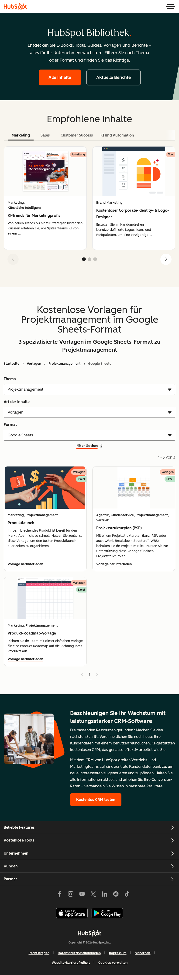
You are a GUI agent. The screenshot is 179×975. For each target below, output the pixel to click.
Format (10, 424)
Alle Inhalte (59, 77)
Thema (10, 379)
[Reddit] (115, 895)
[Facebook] (59, 895)
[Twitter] (93, 895)
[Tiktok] (127, 895)
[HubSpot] (15, 6)
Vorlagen (34, 364)
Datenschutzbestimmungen (79, 953)
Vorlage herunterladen (25, 564)
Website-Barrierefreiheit (71, 963)
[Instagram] (70, 895)
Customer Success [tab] (77, 135)
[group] (45, 198)
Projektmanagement (64, 364)
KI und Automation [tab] (117, 135)
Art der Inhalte (17, 402)
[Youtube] (81, 895)
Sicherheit (143, 953)
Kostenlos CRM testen (95, 799)
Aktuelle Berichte (113, 77)
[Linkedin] (104, 895)
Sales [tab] (45, 135)
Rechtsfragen (39, 953)
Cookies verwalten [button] (112, 963)
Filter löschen (87, 446)
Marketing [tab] (21, 135)
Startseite (11, 364)
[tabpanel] (89, 207)
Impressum (118, 953)
